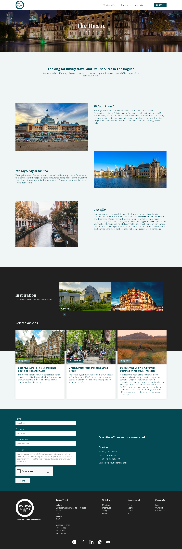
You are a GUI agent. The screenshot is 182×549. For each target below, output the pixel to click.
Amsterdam (61, 533)
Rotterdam (156, 216)
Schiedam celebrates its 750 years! (71, 508)
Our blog (159, 508)
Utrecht (59, 522)
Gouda (59, 513)
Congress (106, 510)
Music (130, 510)
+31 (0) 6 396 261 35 (111, 459)
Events (105, 513)
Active (130, 505)
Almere (59, 516)
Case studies (161, 510)
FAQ (157, 505)
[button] (110, 5)
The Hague (61, 528)
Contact (160, 5)
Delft (58, 519)
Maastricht (61, 510)
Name (18, 419)
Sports (130, 508)
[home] (19, 5)
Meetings (106, 505)
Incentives (106, 508)
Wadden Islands (63, 525)
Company (19, 429)
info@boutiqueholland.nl (115, 462)
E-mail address (21, 439)
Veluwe (59, 505)
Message (19, 449)
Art (129, 513)
